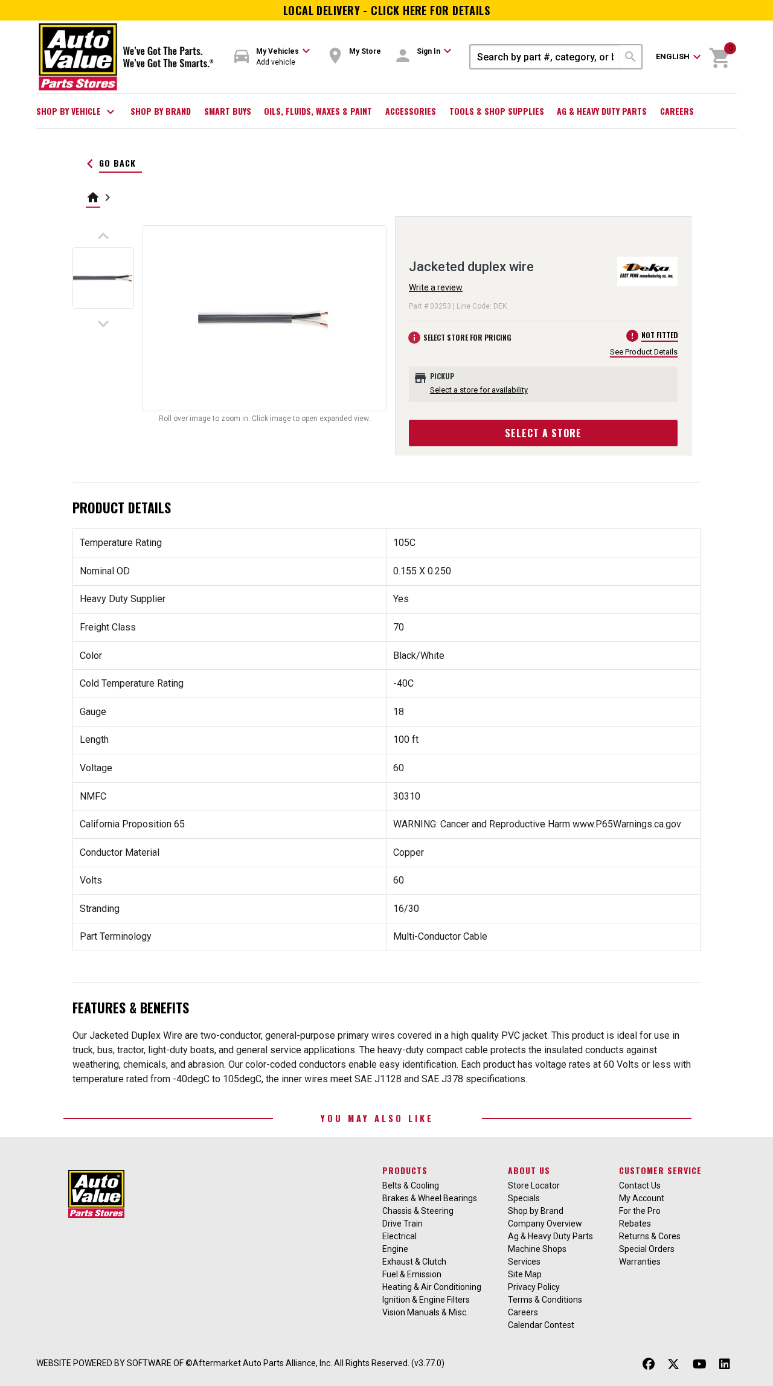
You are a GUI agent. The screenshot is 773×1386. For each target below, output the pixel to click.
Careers (677, 110)
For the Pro (640, 1211)
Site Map (525, 1274)
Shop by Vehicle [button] (77, 111)
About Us (529, 1170)
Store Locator (534, 1185)
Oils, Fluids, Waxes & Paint (318, 110)
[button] (272, 57)
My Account (641, 1198)
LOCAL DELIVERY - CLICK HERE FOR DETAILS (386, 10)
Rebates (635, 1223)
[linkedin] (724, 1364)
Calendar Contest (541, 1325)
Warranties (640, 1261)
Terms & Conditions (545, 1299)
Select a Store (543, 433)
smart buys (227, 110)
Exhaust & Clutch (414, 1261)
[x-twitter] (673, 1364)
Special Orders (647, 1249)
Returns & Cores (650, 1236)
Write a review (436, 287)
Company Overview (545, 1223)
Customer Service (660, 1170)
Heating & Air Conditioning (431, 1287)
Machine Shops (537, 1249)
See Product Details (644, 351)
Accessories (410, 110)
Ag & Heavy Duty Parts (602, 110)
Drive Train (402, 1223)
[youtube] (700, 1364)
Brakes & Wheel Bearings (429, 1198)
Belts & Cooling (410, 1185)
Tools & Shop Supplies (496, 110)
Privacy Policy (534, 1287)
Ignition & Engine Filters (426, 1299)
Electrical (399, 1236)
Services (524, 1261)
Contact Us (640, 1185)
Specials (524, 1198)
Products (405, 1170)
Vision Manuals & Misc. (425, 1312)
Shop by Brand (160, 110)
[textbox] (545, 56)
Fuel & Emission (411, 1274)
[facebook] (649, 1364)
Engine (395, 1249)
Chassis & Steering (418, 1211)
